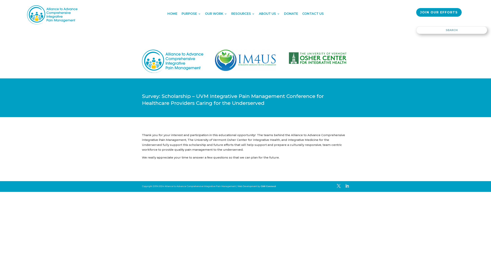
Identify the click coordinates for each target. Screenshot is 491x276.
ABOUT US (267, 14)
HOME (172, 14)
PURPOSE (189, 14)
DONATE (291, 14)
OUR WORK (214, 14)
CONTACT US (313, 14)
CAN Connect (268, 186)
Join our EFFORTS (439, 12)
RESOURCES (241, 14)
